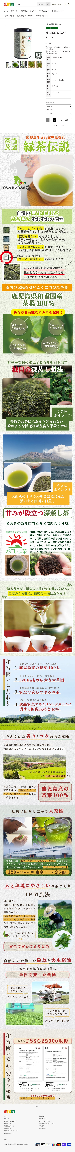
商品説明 (48, 43)
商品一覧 (6, 1118)
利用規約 (41, 1126)
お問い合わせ (7, 1128)
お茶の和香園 (50, 24)
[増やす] (54, 120)
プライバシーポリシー (45, 1121)
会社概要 (41, 1116)
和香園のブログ (8, 1123)
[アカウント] (65, 4)
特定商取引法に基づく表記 (46, 1123)
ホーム (6, 1116)
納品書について (50, 103)
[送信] (48, 4)
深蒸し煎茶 (58, 24)
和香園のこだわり (9, 1126)
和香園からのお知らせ (10, 1121)
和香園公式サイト (9, 1133)
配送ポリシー (43, 1118)
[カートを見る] (69, 4)
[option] (7, 64)
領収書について (50, 109)
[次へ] (44, 64)
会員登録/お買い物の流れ (11, 1131)
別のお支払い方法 (59, 125)
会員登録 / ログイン (57, 4)
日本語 (5, 1139)
